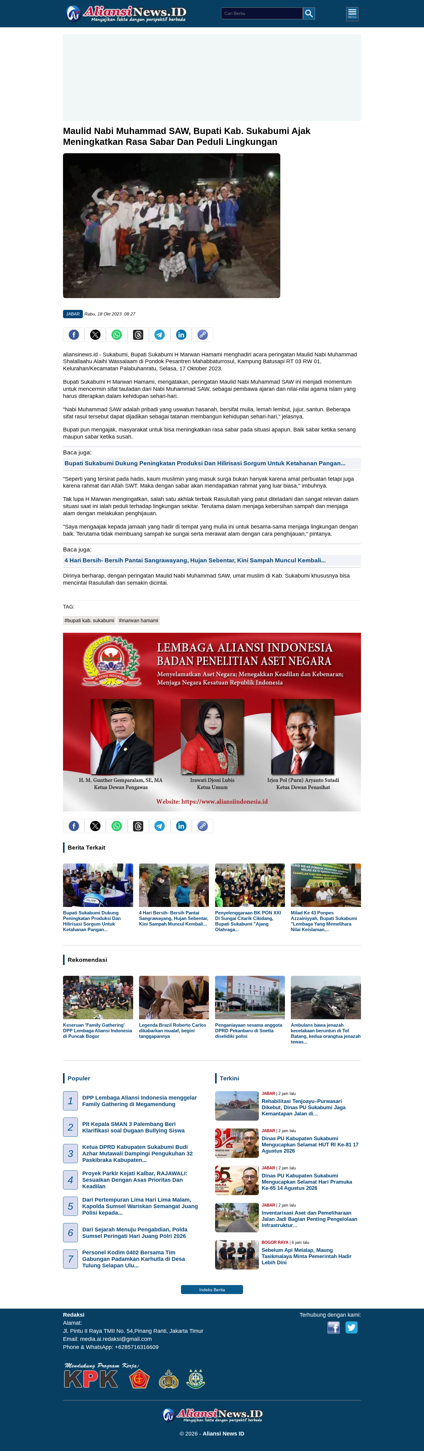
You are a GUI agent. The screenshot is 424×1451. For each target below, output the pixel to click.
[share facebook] (73, 338)
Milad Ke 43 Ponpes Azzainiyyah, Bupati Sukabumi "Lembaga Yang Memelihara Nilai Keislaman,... (324, 921)
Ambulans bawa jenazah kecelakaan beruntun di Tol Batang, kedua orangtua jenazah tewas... (326, 1033)
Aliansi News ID (223, 1434)
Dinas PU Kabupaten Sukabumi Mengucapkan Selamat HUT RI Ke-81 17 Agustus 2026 (310, 1145)
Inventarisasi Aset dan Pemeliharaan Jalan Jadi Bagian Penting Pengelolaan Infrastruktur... (309, 1219)
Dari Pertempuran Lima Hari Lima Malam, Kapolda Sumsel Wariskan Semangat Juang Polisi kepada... (140, 1206)
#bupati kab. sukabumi (89, 620)
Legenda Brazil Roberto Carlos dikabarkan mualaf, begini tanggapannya (172, 1030)
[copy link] (202, 338)
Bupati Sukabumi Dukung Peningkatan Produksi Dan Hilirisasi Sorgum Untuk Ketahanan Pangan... (205, 463)
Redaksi (73, 1315)
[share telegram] (159, 338)
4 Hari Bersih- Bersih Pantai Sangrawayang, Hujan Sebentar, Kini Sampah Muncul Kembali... (195, 560)
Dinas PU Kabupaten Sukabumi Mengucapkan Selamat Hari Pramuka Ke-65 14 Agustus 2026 (307, 1182)
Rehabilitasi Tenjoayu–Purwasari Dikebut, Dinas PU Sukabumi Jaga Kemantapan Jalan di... (303, 1107)
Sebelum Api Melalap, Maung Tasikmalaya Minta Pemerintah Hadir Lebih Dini (307, 1256)
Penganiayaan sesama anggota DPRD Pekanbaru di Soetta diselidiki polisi (248, 1030)
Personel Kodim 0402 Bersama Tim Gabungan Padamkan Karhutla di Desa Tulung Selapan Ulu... (133, 1259)
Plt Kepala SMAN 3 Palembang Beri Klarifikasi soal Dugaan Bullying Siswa (133, 1127)
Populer (79, 1078)
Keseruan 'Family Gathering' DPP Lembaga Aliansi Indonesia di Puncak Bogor (97, 1030)
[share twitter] (95, 338)
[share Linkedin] (181, 338)
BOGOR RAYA (275, 1242)
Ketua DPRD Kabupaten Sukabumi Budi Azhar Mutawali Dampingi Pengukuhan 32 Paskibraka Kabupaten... (137, 1153)
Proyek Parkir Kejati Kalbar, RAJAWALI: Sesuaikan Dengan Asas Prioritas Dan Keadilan (134, 1180)
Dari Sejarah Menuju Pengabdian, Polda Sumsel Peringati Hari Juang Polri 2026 (134, 1232)
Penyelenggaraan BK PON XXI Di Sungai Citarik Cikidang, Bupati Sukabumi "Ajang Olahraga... (248, 921)
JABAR (73, 313)
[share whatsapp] (116, 338)
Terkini (229, 1078)
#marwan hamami (138, 620)
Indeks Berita (212, 1289)
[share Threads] (138, 338)
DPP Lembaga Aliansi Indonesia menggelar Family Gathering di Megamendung (139, 1101)
